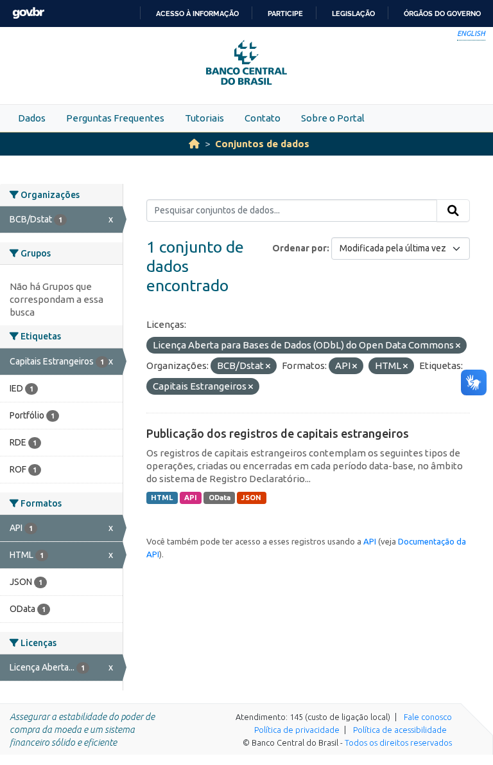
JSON (251, 497)
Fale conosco (428, 716)
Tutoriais (204, 118)
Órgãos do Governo (442, 13)
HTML (162, 497)
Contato (263, 118)
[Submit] (453, 210)
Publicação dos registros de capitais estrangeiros (277, 433)
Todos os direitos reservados (398, 742)
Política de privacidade (297, 729)
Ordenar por (299, 248)
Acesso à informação (197, 13)
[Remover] (458, 346)
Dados (32, 118)
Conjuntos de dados (262, 143)
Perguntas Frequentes (115, 118)
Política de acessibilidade (400, 729)
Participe (285, 13)
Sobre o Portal (333, 118)
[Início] (194, 143)
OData (219, 497)
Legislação (353, 13)
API (190, 497)
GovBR (28, 13)
